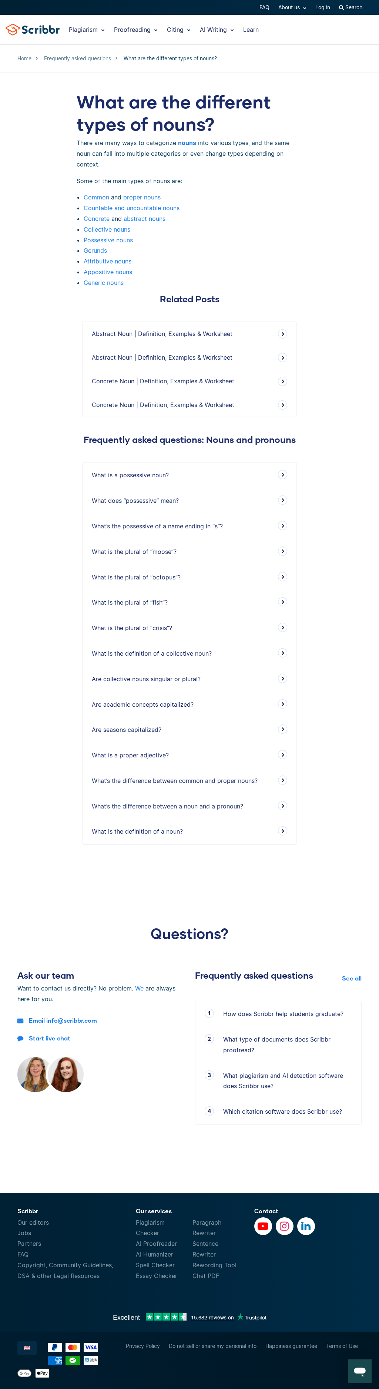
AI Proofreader (156, 1243)
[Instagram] (285, 1226)
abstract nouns (144, 218)
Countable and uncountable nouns (132, 208)
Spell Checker (155, 1265)
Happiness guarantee (291, 1346)
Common (96, 197)
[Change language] (27, 1348)
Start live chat (49, 1038)
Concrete (97, 218)
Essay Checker (156, 1275)
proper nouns (142, 197)
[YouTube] (263, 1226)
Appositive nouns (108, 272)
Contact (266, 1210)
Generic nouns (104, 282)
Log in (322, 7)
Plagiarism (84, 29)
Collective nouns (107, 229)
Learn (251, 29)
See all (352, 978)
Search (353, 7)
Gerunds (95, 250)
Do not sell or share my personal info (212, 1346)
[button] (360, 1371)
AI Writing (214, 29)
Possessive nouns (108, 240)
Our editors (33, 1222)
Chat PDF (205, 1275)
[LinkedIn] (306, 1226)
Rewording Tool (214, 1265)
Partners (29, 1243)
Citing (176, 29)
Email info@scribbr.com (63, 1020)
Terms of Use (342, 1346)
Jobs (24, 1233)
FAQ (264, 7)
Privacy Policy (143, 1346)
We (139, 988)
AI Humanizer (154, 1254)
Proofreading (133, 29)
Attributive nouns (107, 261)
